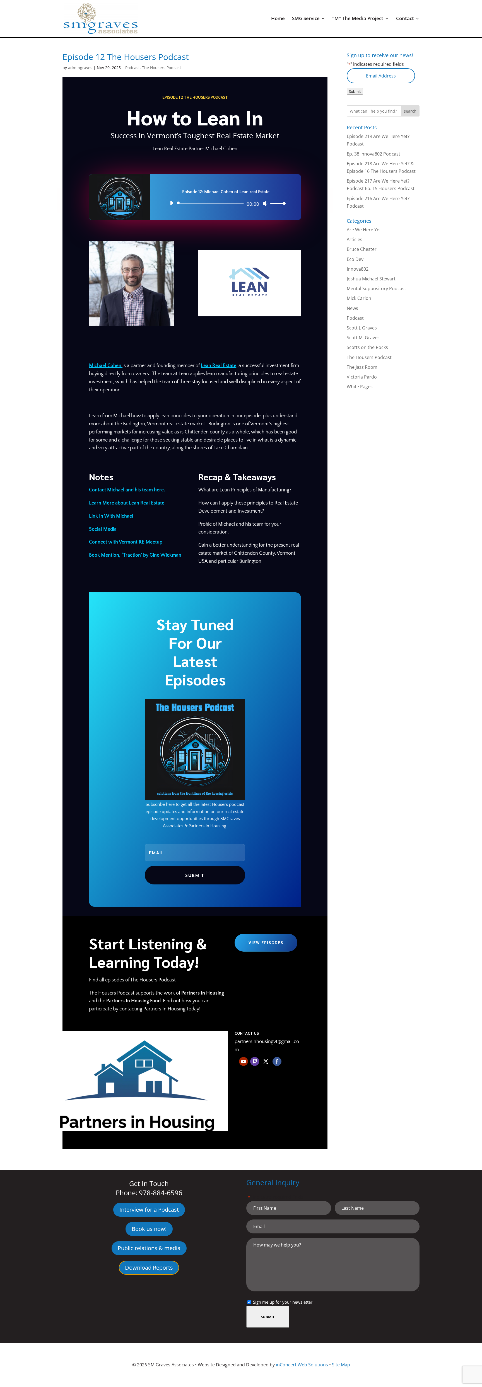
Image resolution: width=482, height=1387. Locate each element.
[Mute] (265, 203)
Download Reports (149, 1267)
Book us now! (149, 1229)
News (352, 308)
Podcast (132, 67)
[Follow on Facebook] (277, 1061)
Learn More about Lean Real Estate (126, 503)
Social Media (103, 529)
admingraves (80, 67)
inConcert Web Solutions (302, 1365)
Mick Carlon (359, 298)
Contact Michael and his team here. (127, 490)
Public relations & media (149, 1248)
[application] (225, 203)
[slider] (276, 203)
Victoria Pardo (362, 377)
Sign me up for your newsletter (282, 1302)
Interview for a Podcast (149, 1209)
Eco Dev (355, 259)
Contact (405, 18)
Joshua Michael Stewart (371, 279)
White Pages (360, 387)
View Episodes (266, 942)
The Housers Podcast (161, 67)
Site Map (341, 1365)
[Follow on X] (265, 1061)
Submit (355, 91)
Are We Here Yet (364, 230)
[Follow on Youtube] (243, 1061)
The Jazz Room (362, 367)
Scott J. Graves (362, 328)
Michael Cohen (105, 365)
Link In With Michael (111, 516)
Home (278, 18)
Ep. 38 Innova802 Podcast (373, 154)
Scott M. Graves (363, 337)
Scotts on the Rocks (367, 347)
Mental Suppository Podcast (376, 288)
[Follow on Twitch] (254, 1061)
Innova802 (357, 269)
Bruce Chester (362, 249)
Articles (354, 239)
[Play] (171, 202)
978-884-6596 (160, 1192)
